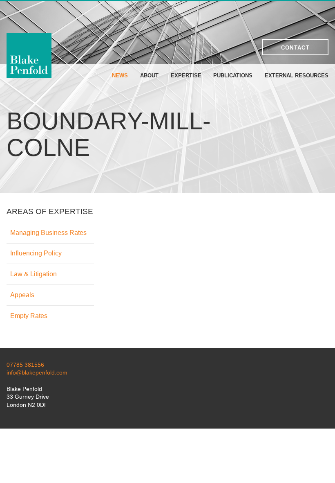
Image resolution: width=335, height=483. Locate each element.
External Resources (296, 75)
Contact (295, 48)
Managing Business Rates (48, 232)
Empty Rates (28, 315)
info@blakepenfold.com (37, 372)
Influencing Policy (36, 253)
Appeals (22, 294)
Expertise (186, 75)
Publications (232, 75)
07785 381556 (25, 364)
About (149, 75)
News (120, 75)
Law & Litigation (33, 274)
